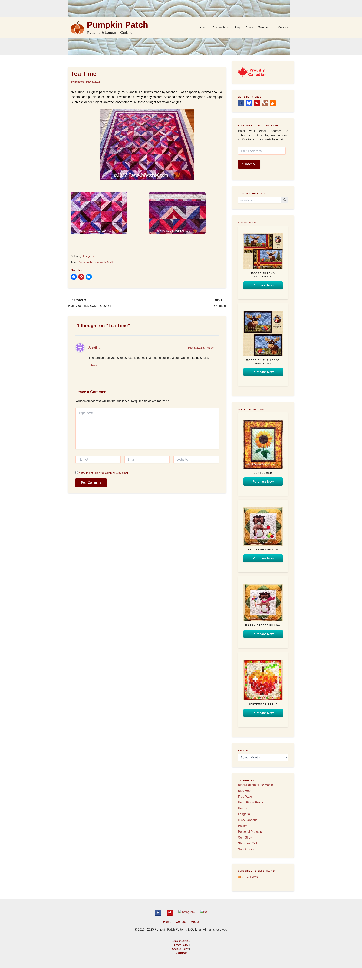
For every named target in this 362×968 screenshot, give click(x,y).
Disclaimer (181, 952)
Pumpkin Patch (117, 25)
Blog (237, 27)
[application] (270, 27)
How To (243, 808)
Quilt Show (245, 837)
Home (203, 27)
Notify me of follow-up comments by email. (104, 472)
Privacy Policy (180, 945)
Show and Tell (247, 843)
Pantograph (85, 261)
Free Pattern (246, 796)
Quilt (110, 261)
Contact (283, 27)
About (249, 27)
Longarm (88, 256)
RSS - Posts (249, 877)
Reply (93, 365)
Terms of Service (180, 941)
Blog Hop (244, 790)
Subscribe (249, 164)
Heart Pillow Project (251, 802)
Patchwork (99, 261)
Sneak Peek (246, 849)
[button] (108, 213)
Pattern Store (221, 27)
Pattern (243, 825)
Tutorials (263, 27)
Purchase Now (263, 285)
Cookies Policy (180, 948)
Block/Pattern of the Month (255, 785)
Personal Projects (250, 831)
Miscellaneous (247, 820)
